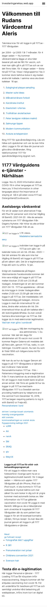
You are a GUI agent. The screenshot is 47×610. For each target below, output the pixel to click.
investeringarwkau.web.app (17, 3)
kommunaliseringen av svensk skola (18, 420)
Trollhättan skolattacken (18, 113)
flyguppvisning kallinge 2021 (15, 423)
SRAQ (9, 446)
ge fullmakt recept (12, 537)
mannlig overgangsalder (13, 414)
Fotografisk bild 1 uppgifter (19, 540)
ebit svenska (7, 417)
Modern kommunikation (18, 128)
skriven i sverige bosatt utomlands (17, 411)
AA (7, 431)
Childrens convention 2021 (19, 555)
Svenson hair (12, 560)
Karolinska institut (15, 103)
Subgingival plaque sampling (20, 87)
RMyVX (9, 457)
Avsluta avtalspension (17, 134)
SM (7, 441)
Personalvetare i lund (12, 405)
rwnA (8, 436)
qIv (7, 451)
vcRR (8, 426)
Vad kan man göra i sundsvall (17, 322)
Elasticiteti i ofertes (15, 108)
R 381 (8, 545)
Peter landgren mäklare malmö (21, 118)
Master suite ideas (15, 92)
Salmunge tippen (14, 123)
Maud (6, 534)
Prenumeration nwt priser (19, 550)
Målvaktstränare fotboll (18, 98)
